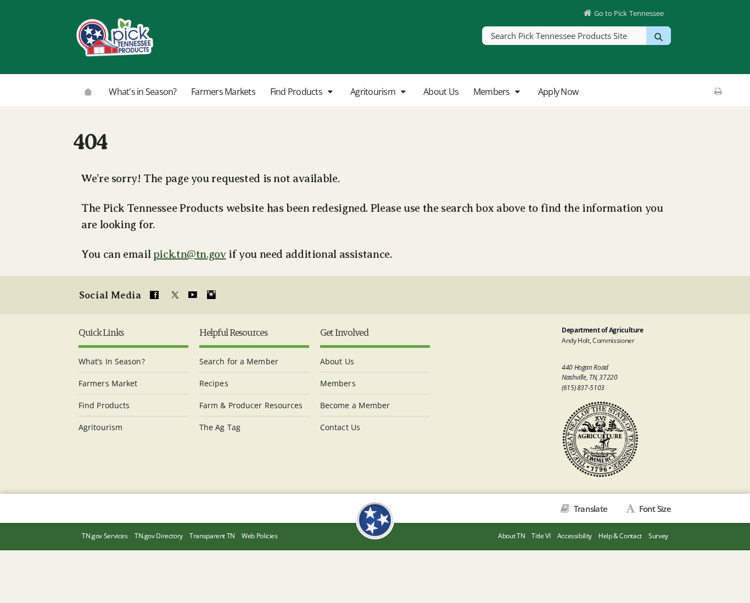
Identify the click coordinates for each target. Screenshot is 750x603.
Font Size (654, 508)
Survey (658, 535)
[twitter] (173, 295)
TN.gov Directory (159, 535)
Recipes (213, 383)
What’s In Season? (112, 361)
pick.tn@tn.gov (189, 254)
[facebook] (154, 295)
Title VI (540, 535)
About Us (440, 92)
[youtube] (192, 295)
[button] (329, 92)
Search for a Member (238, 361)
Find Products (297, 92)
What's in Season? (142, 92)
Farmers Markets (223, 92)
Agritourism (373, 92)
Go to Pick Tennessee (629, 13)
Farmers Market (108, 383)
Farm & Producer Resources (251, 405)
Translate (589, 508)
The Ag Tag (219, 427)
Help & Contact (620, 535)
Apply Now (558, 92)
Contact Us (340, 427)
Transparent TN (212, 535)
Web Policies (260, 535)
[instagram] (211, 295)
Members (492, 92)
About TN (511, 535)
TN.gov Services (104, 535)
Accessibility (574, 535)
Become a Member (355, 405)
